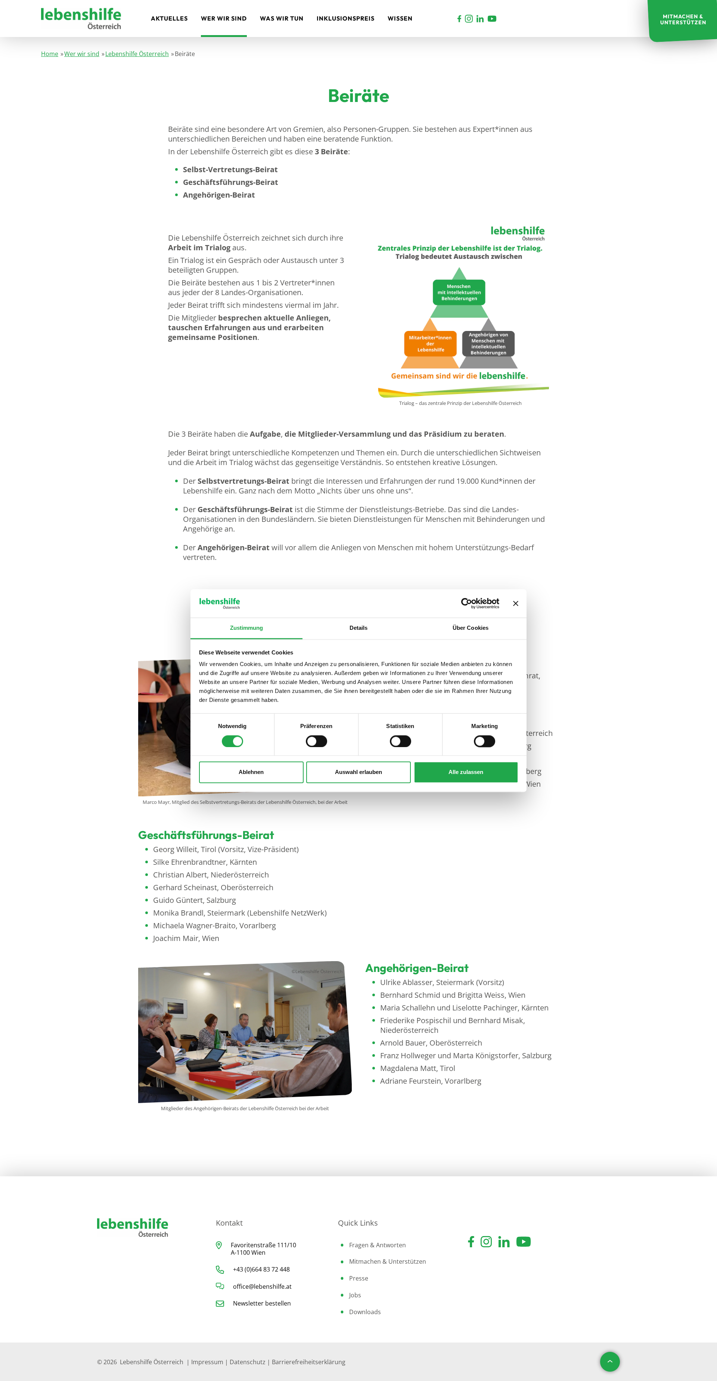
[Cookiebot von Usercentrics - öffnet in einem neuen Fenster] (466, 603)
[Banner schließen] (515, 603)
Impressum (207, 1362)
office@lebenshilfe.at (262, 1286)
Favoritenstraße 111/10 (263, 1245)
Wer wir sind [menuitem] (224, 18)
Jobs (355, 1295)
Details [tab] (359, 628)
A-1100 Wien (248, 1252)
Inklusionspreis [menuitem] (346, 18)
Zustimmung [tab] (246, 628)
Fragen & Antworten (377, 1245)
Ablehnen (251, 772)
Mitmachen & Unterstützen (387, 1261)
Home (49, 54)
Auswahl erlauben (358, 772)
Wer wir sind (81, 54)
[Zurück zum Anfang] (610, 1362)
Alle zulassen (465, 772)
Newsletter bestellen (262, 1303)
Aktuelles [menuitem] (169, 18)
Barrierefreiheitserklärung (308, 1362)
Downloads (365, 1312)
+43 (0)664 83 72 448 (261, 1269)
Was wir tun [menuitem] (282, 18)
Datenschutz (248, 1362)
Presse (358, 1278)
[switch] (316, 741)
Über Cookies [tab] (470, 628)
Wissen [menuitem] (400, 18)
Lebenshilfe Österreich (137, 54)
